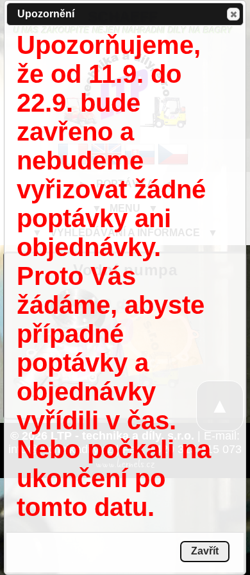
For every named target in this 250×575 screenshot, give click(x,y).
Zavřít (233, 14)
